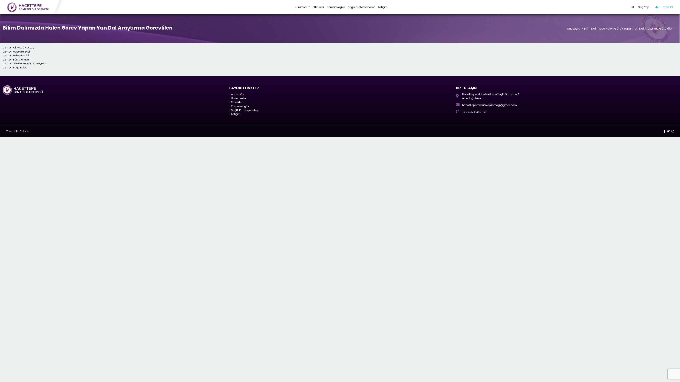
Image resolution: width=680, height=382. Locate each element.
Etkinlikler (318, 7)
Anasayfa (573, 29)
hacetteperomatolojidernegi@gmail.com (489, 105)
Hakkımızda (238, 98)
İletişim (382, 7)
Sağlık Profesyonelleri (361, 7)
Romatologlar (336, 7)
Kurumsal (301, 7)
